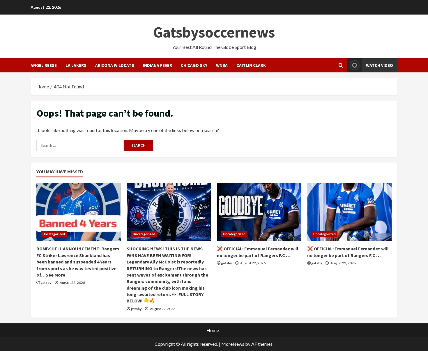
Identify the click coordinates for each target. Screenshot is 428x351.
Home (212, 330)
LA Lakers (76, 65)
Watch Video (379, 65)
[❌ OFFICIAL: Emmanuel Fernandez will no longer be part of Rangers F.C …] (259, 212)
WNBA (222, 65)
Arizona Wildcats (114, 65)
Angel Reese (44, 65)
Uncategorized (54, 234)
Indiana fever (157, 65)
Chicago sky (194, 65)
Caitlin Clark (251, 65)
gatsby (45, 282)
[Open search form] (341, 65)
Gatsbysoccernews (214, 32)
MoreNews (232, 344)
